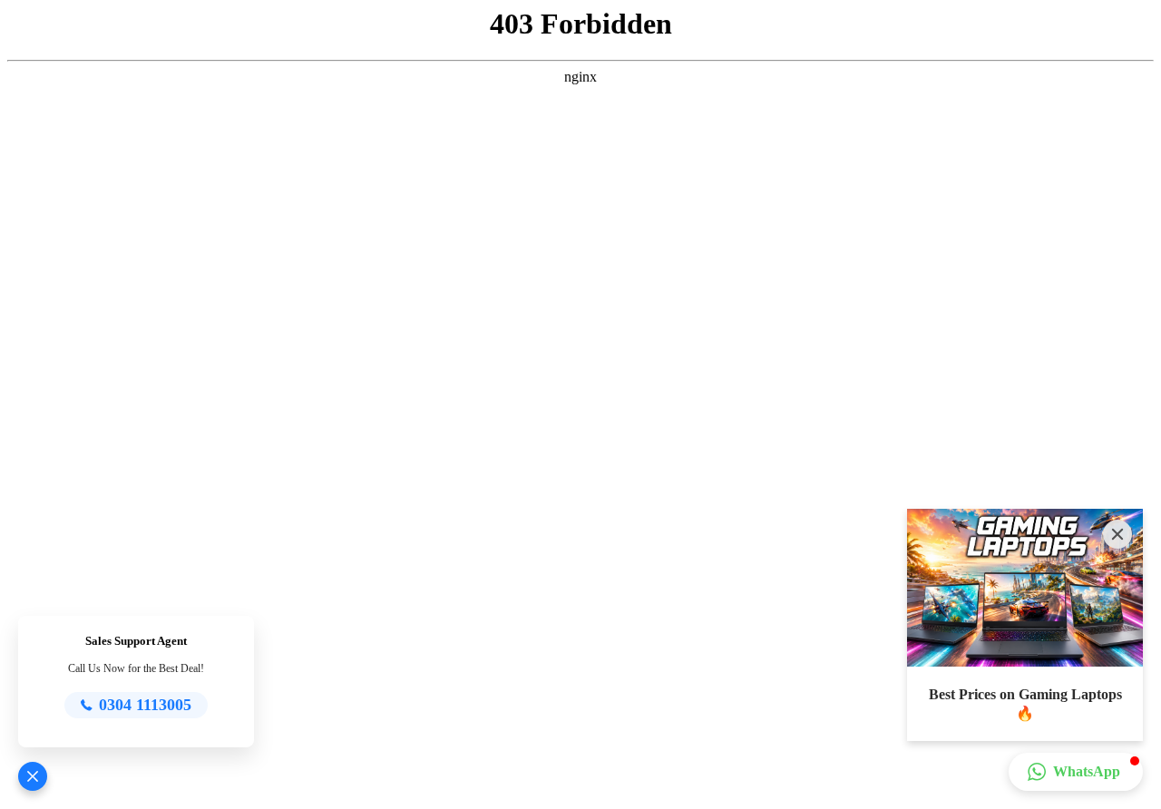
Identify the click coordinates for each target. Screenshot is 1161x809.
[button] (32, 776)
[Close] (1117, 534)
